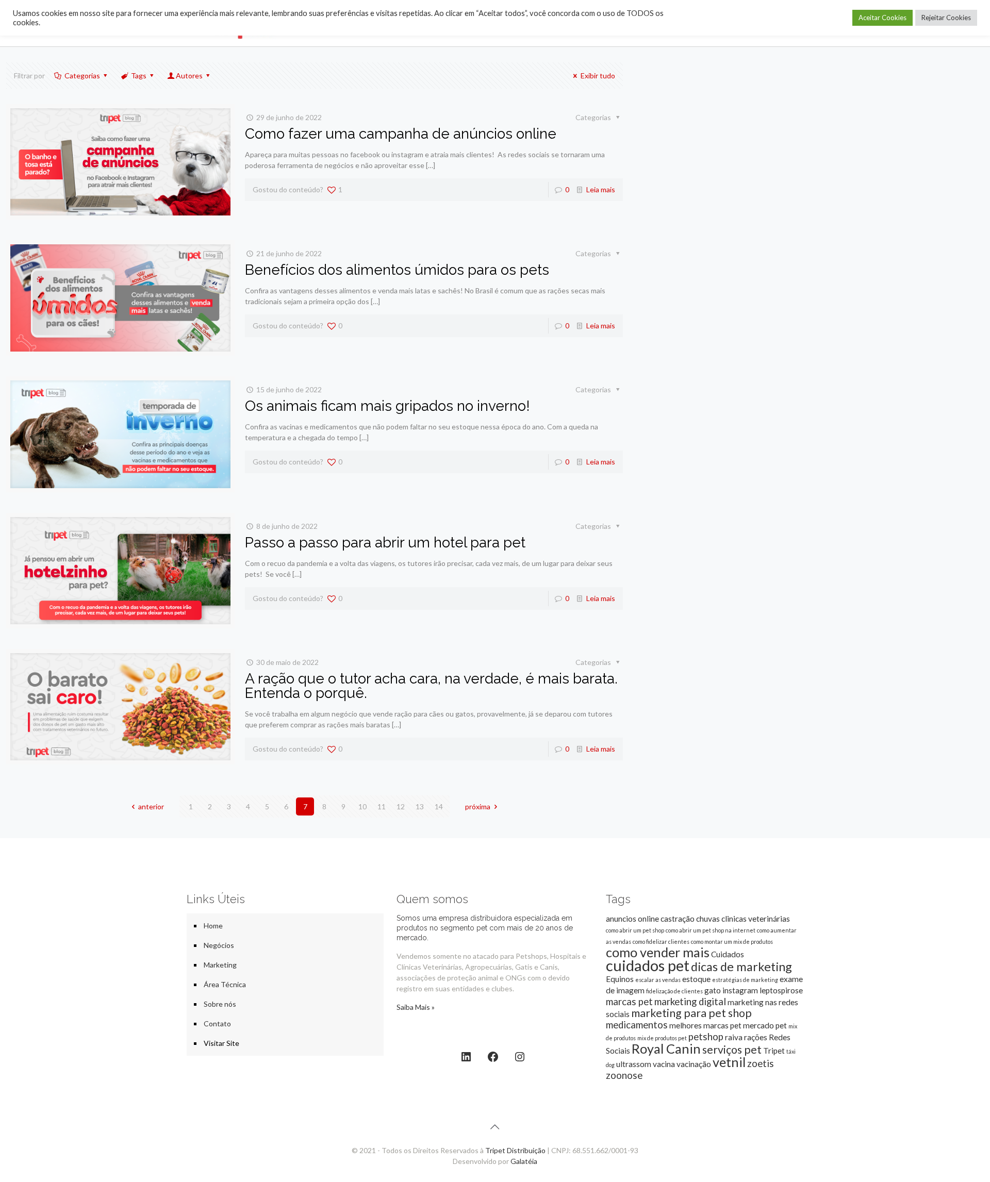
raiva (733, 1037)
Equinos (620, 979)
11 (381, 806)
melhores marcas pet (705, 1025)
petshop (705, 1036)
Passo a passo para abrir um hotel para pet (385, 542)
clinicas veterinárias (755, 918)
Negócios (219, 945)
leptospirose (781, 990)
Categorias (82, 75)
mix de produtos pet (662, 1038)
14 (439, 806)
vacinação (693, 1064)
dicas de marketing (741, 966)
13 (420, 806)
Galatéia (523, 1161)
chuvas (708, 918)
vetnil (729, 1062)
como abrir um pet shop (635, 930)
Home (213, 925)
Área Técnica (225, 984)
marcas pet (629, 1001)
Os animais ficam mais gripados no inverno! (387, 405)
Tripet (774, 1050)
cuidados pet (647, 965)
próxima (477, 806)
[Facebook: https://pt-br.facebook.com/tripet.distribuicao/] (493, 1056)
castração (678, 918)
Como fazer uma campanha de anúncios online (400, 133)
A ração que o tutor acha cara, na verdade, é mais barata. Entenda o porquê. (431, 686)
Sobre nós (220, 1004)
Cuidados (727, 954)
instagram (740, 990)
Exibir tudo (598, 75)
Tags (138, 75)
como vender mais (658, 952)
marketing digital (690, 1001)
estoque (696, 979)
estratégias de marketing (745, 979)
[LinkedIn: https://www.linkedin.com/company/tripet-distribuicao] (466, 1056)
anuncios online (632, 918)
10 (362, 806)
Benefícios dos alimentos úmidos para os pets (397, 269)
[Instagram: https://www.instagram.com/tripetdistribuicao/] (519, 1056)
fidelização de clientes (674, 991)
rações (755, 1037)
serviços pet (732, 1049)
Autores (189, 75)
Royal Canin (666, 1048)
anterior (151, 806)
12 (401, 806)
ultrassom (633, 1064)
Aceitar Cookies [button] (882, 17)
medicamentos (637, 1024)
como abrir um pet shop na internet (710, 930)
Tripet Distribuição (515, 1150)
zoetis (760, 1063)
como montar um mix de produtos (732, 941)
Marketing (220, 964)
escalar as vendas (658, 979)
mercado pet (765, 1025)
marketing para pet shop (691, 1013)
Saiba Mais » (416, 1007)
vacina (664, 1064)
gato (712, 990)
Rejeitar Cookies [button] (946, 17)
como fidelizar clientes (661, 941)
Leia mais (600, 189)
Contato (217, 1023)
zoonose (624, 1075)
